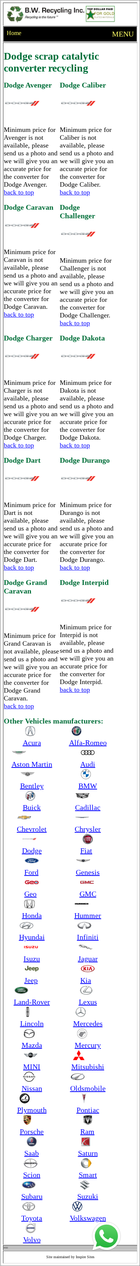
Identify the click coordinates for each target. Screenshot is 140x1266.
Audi (87, 764)
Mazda (32, 1045)
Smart (88, 1175)
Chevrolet (32, 829)
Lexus (88, 1002)
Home (14, 33)
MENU (123, 34)
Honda (32, 915)
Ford (31, 872)
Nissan (32, 1088)
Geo (30, 894)
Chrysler (88, 829)
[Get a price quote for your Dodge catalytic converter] (100, 1230)
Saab (31, 1153)
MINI (31, 1067)
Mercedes (88, 1023)
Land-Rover (32, 1002)
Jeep (31, 980)
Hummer (87, 915)
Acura (32, 742)
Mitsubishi (87, 1067)
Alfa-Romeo (88, 742)
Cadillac (87, 807)
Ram (87, 1131)
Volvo (32, 1239)
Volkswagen (88, 1218)
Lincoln (32, 1023)
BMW (87, 786)
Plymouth (32, 1110)
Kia (85, 980)
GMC (88, 894)
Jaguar (88, 959)
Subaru (32, 1196)
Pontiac (88, 1110)
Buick (32, 807)
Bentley (32, 786)
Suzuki (87, 1196)
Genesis (88, 872)
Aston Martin (32, 764)
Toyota (31, 1218)
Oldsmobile (88, 1088)
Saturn (88, 1153)
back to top (19, 192)
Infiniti (88, 937)
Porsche (32, 1131)
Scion (31, 1175)
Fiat (86, 850)
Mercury (88, 1045)
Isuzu (32, 959)
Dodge (32, 850)
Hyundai (32, 937)
